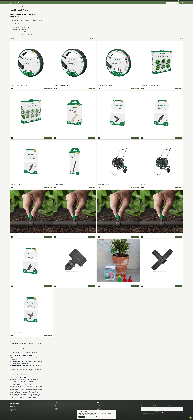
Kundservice (55, 406)
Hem (10, 6)
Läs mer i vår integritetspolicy (89, 414)
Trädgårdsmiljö (49, 2)
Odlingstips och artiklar (178, 0)
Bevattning (19, 6)
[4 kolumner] (180, 38)
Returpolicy (99, 408)
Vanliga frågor (55, 408)
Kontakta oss (55, 405)
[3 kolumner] (178, 38)
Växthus (43, 2)
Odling (22, 2)
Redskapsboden (36, 2)
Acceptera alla (82, 416)
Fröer (26, 2)
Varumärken (12, 407)
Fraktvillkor (99, 406)
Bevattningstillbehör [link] (25, 6)
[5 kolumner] (182, 38)
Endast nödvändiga (90, 416)
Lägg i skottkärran (48, 88)
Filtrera (12, 38)
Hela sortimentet (12, 406)
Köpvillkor (99, 405)
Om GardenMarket (13, 409)
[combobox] (172, 38)
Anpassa (97, 416)
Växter (31, 2)
